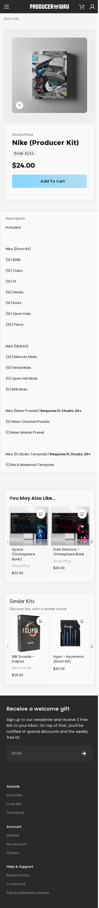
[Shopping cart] (82, 6)
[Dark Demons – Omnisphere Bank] (70, 526)
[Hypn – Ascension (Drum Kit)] (70, 633)
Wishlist (13, 835)
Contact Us (16, 884)
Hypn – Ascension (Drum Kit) (68, 659)
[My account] (92, 6)
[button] (41, 514)
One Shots (15, 812)
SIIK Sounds (21, 668)
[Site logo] (49, 6)
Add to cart (53, 181)
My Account (16, 844)
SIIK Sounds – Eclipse (23, 659)
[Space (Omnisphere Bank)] (29, 526)
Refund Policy (18, 875)
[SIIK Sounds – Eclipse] (29, 633)
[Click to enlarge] (19, 105)
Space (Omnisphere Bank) (23, 554)
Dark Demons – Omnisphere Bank (68, 552)
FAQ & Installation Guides (28, 892)
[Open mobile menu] (6, 6)
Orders (13, 852)
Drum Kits (11, 18)
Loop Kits (14, 803)
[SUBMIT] (83, 753)
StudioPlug (22, 134)
